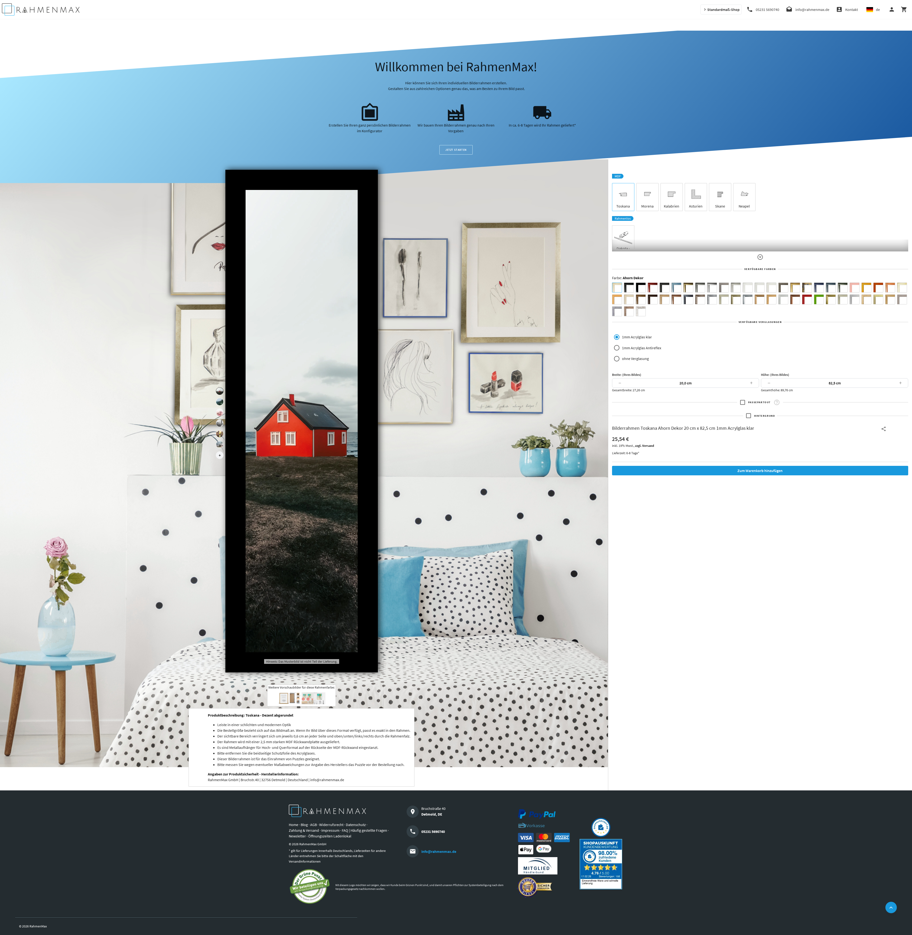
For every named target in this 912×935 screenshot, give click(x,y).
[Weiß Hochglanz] (760, 288)
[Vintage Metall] (700, 299)
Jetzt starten (456, 149)
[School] (219, 444)
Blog (304, 824)
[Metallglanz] (783, 288)
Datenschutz (356, 824)
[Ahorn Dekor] (617, 288)
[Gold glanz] (688, 288)
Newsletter (297, 836)
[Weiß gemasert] (771, 288)
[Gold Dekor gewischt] (890, 299)
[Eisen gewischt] (712, 299)
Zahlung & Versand (304, 830)
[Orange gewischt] (878, 288)
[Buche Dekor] (617, 299)
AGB (313, 824)
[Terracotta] (890, 288)
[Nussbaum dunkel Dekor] (676, 299)
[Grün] (819, 299)
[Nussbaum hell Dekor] (665, 299)
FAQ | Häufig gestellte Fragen (364, 830)
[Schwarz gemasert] (665, 288)
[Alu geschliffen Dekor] (688, 299)
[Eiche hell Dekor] (629, 299)
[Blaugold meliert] (807, 288)
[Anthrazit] (724, 288)
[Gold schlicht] (795, 288)
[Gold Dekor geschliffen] (878, 299)
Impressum (330, 830)
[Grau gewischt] (700, 288)
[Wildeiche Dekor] (629, 311)
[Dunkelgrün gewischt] (843, 288)
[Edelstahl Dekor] (855, 299)
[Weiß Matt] (748, 288)
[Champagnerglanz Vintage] (843, 299)
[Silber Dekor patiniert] (617, 311)
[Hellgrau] (902, 299)
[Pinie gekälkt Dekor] (783, 299)
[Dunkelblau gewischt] (819, 288)
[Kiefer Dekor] (771, 299)
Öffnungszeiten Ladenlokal (329, 836)
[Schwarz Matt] (629, 288)
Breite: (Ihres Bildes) (626, 375)
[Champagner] (724, 299)
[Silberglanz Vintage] (748, 299)
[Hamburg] (219, 434)
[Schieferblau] (831, 288)
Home (293, 824)
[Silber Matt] (736, 288)
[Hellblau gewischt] (676, 288)
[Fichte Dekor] (866, 299)
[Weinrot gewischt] (653, 288)
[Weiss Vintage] (641, 311)
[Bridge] (219, 423)
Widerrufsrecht (331, 824)
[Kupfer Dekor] (795, 299)
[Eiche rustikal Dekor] (641, 299)
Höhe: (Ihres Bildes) (775, 375)
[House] (219, 391)
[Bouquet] (219, 412)
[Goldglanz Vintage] (831, 299)
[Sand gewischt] (902, 288)
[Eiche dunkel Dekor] (653, 299)
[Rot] (807, 299)
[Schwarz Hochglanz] (641, 288)
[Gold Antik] (736, 299)
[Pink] (855, 288)
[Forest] (219, 402)
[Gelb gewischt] (866, 288)
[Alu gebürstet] (712, 288)
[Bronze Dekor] (760, 299)
